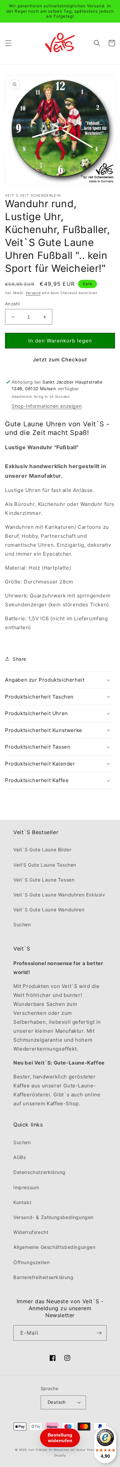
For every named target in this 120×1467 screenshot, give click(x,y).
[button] (8, 43)
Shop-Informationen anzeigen (47, 406)
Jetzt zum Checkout (60, 359)
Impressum (26, 1187)
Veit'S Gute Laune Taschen (44, 865)
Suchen (22, 924)
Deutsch (57, 1402)
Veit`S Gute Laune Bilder (42, 849)
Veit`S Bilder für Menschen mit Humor (57, 1449)
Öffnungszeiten (31, 1262)
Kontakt (22, 1202)
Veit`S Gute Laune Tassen (43, 880)
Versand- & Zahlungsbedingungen (53, 1217)
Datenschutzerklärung (39, 1172)
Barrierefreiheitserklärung (43, 1277)
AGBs (19, 1157)
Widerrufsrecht (30, 1232)
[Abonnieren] (99, 1333)
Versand (33, 293)
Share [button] (19, 659)
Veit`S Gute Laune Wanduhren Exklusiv (59, 894)
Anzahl (12, 303)
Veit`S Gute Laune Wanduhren (48, 909)
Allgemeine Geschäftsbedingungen (54, 1247)
